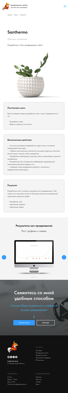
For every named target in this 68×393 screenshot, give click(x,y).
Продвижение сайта (42, 353)
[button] (24, 322)
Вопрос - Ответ (12, 379)
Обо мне (38, 379)
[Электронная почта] (16, 357)
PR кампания (40, 360)
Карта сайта (11, 382)
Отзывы (38, 382)
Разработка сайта (41, 355)
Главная (9, 15)
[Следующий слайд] (64, 257)
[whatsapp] (8, 357)
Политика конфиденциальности (17, 384)
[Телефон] (14, 357)
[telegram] (11, 357)
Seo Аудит (39, 350)
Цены (37, 384)
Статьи (9, 377)
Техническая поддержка (43, 358)
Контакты (39, 377)
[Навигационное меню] (65, 6)
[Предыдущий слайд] (4, 257)
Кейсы (16, 15)
